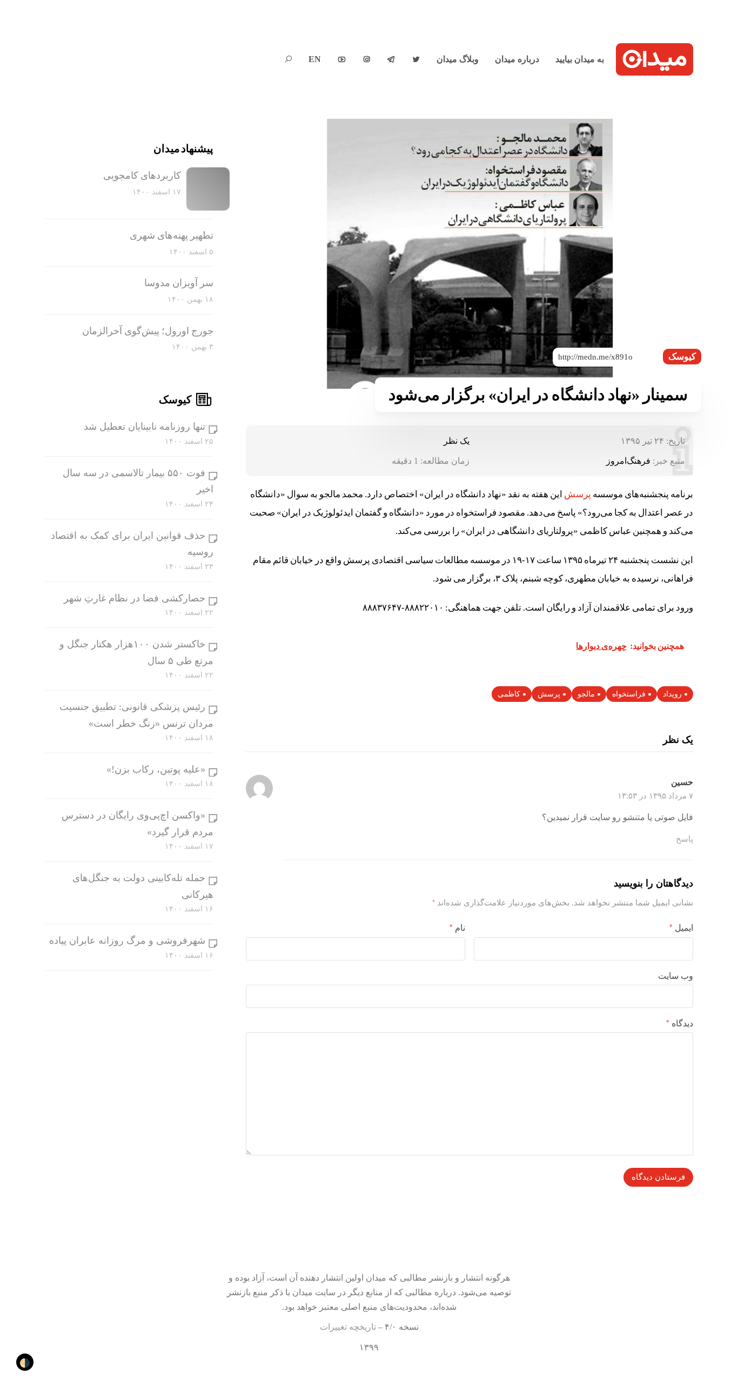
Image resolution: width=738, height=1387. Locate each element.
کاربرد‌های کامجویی (142, 175)
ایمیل (681, 927)
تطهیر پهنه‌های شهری (171, 235)
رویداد (672, 694)
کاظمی (509, 694)
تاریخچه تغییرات (348, 1326)
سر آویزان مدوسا (178, 283)
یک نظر (456, 440)
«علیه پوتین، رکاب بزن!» (155, 769)
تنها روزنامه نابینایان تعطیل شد (144, 426)
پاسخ (684, 839)
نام (457, 927)
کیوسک (682, 356)
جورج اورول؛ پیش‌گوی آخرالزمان (147, 331)
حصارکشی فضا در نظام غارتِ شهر (134, 598)
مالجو (586, 694)
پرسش (577, 494)
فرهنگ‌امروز (628, 460)
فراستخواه (629, 694)
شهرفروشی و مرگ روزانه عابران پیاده (127, 940)
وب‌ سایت (675, 975)
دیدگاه (679, 1023)
